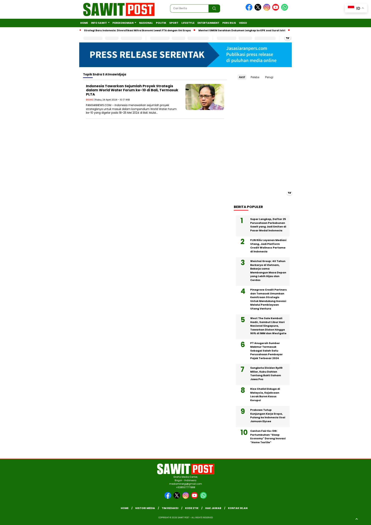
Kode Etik (191, 508)
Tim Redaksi (170, 508)
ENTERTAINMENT (208, 23)
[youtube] (276, 9)
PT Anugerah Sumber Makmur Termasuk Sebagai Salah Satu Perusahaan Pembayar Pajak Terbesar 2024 (266, 350)
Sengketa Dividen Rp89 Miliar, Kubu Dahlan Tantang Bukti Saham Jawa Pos (266, 373)
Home (84, 23)
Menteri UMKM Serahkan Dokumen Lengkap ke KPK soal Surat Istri (241, 30)
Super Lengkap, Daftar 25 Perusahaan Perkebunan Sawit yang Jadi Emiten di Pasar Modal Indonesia (268, 224)
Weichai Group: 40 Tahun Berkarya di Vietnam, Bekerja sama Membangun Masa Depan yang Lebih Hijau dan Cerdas (268, 270)
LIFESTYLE (187, 23)
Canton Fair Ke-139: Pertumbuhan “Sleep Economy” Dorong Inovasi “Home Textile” (268, 436)
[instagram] (267, 9)
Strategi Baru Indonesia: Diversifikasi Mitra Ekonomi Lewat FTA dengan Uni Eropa (137, 30)
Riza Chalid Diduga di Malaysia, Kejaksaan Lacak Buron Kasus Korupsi (265, 394)
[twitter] (258, 9)
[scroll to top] (356, 519)
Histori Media (145, 508)
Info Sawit (99, 23)
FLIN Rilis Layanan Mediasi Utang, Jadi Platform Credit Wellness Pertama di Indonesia (268, 245)
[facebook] (250, 9)
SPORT (173, 23)
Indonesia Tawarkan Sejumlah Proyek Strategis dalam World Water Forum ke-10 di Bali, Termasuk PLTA (132, 90)
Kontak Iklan (238, 508)
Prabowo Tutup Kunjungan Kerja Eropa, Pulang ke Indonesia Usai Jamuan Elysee (267, 415)
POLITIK (161, 23)
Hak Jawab (213, 508)
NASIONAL (146, 23)
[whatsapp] (284, 9)
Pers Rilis (229, 23)
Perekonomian (123, 23)
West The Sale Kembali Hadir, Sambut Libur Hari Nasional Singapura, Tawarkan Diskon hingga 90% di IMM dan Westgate (268, 325)
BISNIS (89, 99)
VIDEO (243, 23)
